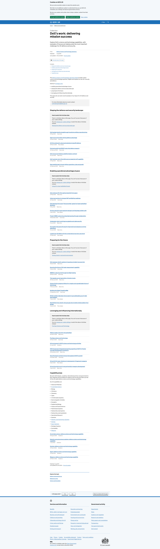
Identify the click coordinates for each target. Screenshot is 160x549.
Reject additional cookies (72, 17)
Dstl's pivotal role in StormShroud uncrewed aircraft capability (66, 159)
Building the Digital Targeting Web (59, 290)
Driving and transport (55, 529)
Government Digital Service (74, 539)
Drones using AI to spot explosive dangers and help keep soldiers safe (68, 210)
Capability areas (55, 73)
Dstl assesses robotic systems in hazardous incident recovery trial (67, 262)
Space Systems (55, 424)
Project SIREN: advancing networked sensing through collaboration (68, 216)
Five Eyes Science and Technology (60, 326)
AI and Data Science (56, 387)
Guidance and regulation (97, 514)
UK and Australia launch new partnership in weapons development (67, 366)
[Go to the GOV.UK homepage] (55, 22)
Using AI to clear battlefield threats (61, 186)
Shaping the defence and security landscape (61, 66)
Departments (94, 509)
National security (54, 478)
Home (51, 25)
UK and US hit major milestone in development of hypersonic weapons (68, 361)
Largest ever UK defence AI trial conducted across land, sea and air (67, 233)
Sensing (53, 422)
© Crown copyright (105, 545)
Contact (79, 537)
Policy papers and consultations (99, 520)
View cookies (84, 17)
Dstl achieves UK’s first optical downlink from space (63, 193)
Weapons (53, 430)
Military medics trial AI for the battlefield (61, 332)
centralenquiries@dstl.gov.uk (59, 103)
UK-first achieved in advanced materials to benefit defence (65, 143)
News (92, 512)
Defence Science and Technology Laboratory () (65, 77)
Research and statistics (97, 517)
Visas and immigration (76, 526)
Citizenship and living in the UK (58, 520)
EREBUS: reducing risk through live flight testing (63, 273)
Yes (66, 494)
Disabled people (54, 526)
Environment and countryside (78, 514)
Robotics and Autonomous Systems (60, 419)
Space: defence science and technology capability (63, 451)
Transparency (94, 523)
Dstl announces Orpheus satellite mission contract (63, 154)
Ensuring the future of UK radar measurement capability (64, 267)
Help (51, 537)
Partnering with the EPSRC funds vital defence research (64, 148)
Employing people (75, 512)
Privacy (55, 537)
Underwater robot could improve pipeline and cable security (66, 221)
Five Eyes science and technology (59, 338)
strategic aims (59, 83)
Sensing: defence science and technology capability (63, 446)
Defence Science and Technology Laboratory (66, 51)
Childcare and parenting (56, 517)
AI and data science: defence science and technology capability (66, 434)
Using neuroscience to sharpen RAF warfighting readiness (65, 198)
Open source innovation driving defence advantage (63, 137)
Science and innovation (55, 480)
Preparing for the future (57, 69)
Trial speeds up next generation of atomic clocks (63, 278)
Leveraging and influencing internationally (61, 71)
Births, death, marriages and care (58, 512)
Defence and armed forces (59, 25)
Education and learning (76, 509)
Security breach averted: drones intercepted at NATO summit (66, 356)
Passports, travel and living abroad (79, 523)
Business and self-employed (57, 514)
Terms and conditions (88, 537)
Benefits (52, 509)
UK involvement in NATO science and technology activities (65, 343)
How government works (97, 526)
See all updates (67, 55)
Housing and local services (77, 517)
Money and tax (74, 520)
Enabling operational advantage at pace (60, 67)
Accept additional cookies (57, 17)
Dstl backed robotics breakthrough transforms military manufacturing (68, 132)
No (74, 494)
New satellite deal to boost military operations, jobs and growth (67, 164)
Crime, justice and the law (56, 523)
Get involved (94, 529)
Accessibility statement (70, 537)
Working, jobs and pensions (77, 529)
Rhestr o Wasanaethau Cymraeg (58, 539)
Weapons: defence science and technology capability (64, 457)
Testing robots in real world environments (62, 255)
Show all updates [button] (67, 465)
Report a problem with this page (100, 494)
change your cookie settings (63, 122)
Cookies (61, 537)
